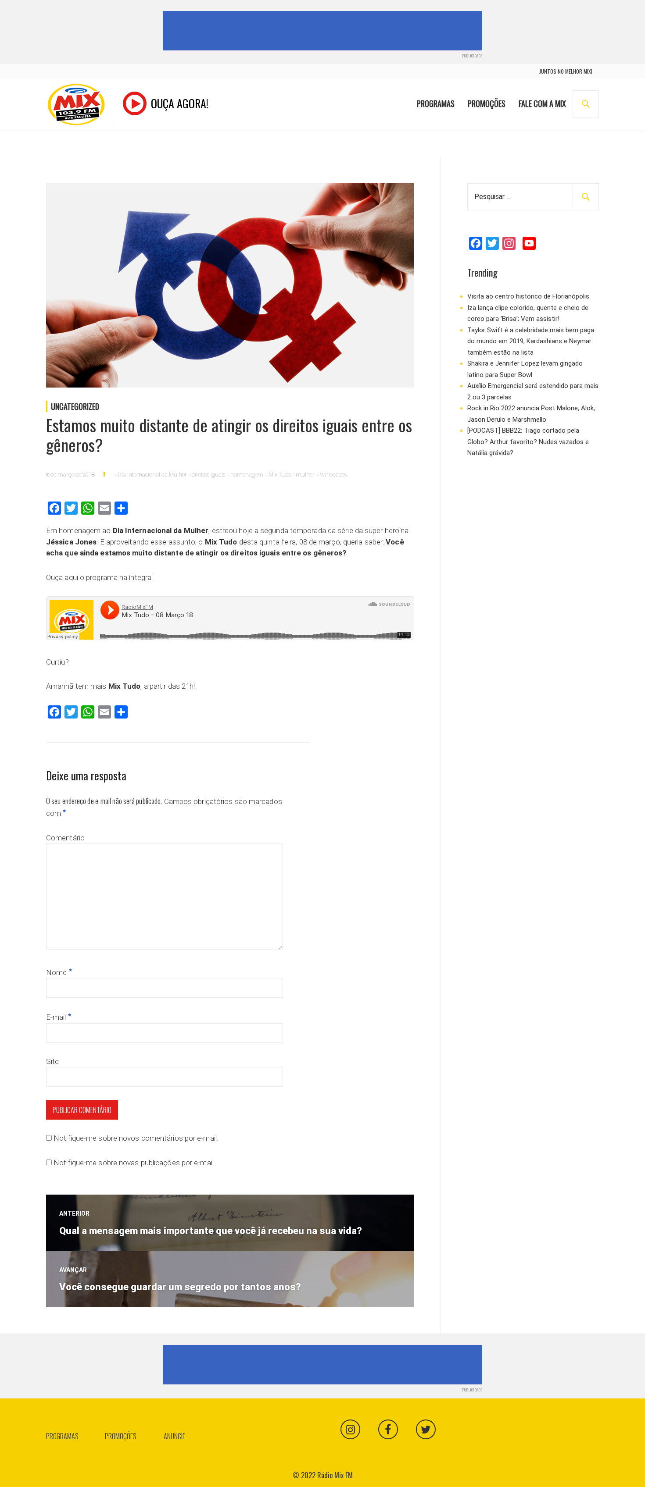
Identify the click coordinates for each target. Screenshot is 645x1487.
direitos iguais (208, 474)
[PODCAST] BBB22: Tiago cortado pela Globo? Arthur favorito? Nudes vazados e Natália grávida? (528, 442)
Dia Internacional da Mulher (152, 474)
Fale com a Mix (542, 103)
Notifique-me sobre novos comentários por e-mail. (136, 1138)
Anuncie (174, 1436)
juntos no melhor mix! (565, 71)
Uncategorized (75, 406)
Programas (436, 103)
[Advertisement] (324, 30)
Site (52, 1061)
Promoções (486, 103)
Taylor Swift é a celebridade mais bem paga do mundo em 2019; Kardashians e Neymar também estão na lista (530, 341)
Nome (59, 972)
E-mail (58, 1017)
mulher (305, 474)
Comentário (65, 837)
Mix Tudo (280, 474)
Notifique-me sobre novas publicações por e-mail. (134, 1162)
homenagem (246, 474)
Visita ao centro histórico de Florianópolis (528, 296)
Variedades (333, 474)
